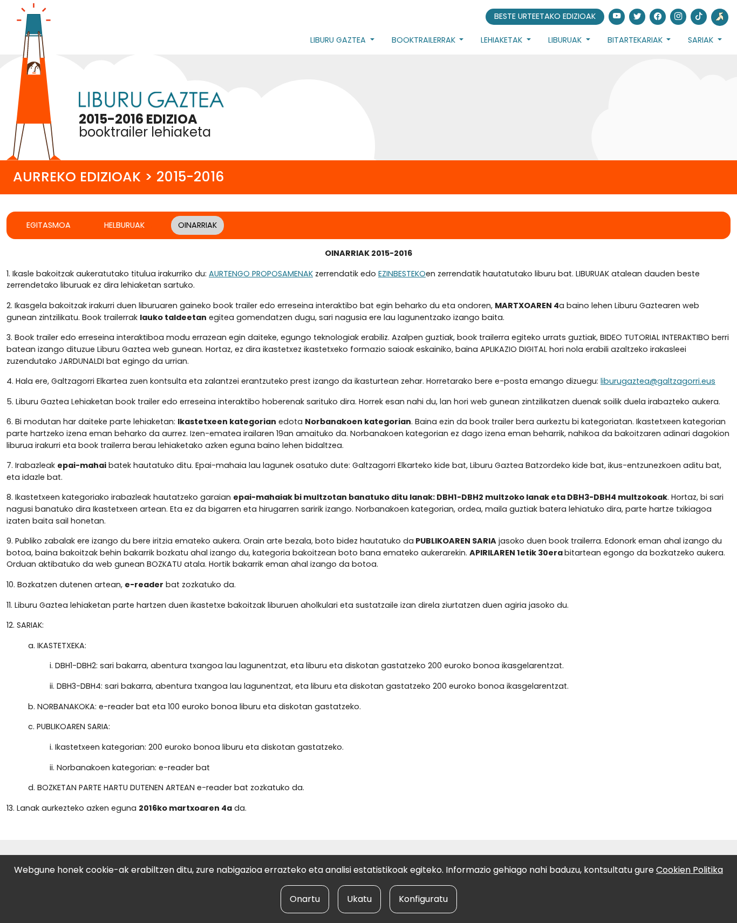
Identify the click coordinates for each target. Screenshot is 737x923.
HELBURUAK (124, 225)
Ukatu (359, 899)
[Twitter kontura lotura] (637, 17)
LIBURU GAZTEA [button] (339, 40)
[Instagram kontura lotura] (678, 17)
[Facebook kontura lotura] (658, 17)
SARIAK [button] (701, 40)
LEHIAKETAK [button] (502, 40)
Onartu (305, 899)
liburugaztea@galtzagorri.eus (657, 381)
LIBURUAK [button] (566, 40)
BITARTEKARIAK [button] (636, 40)
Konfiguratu (423, 899)
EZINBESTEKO (402, 273)
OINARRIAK (197, 225)
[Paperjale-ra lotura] (719, 17)
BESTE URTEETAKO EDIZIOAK (545, 16)
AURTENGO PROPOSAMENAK (261, 273)
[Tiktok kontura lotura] (699, 17)
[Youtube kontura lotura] (617, 17)
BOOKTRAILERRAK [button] (425, 40)
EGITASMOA (48, 225)
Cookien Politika (689, 870)
